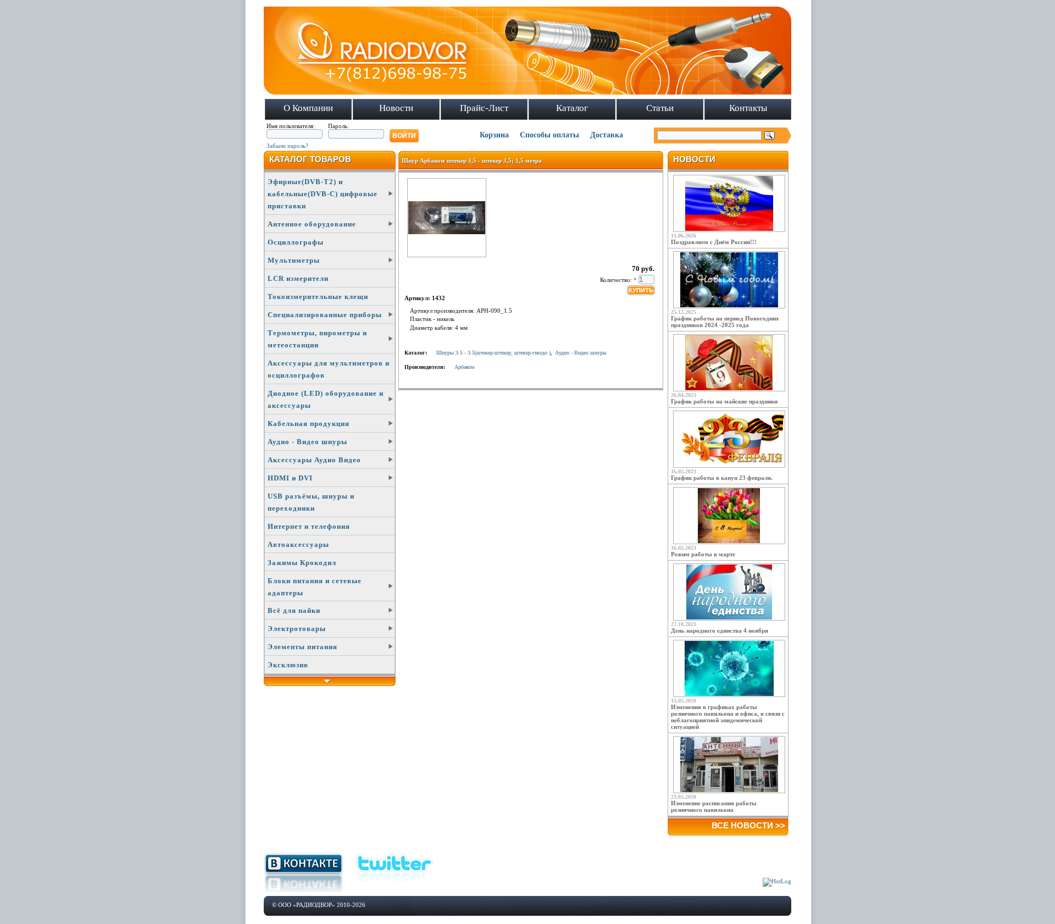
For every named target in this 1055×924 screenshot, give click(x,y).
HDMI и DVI (290, 478)
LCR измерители (298, 278)
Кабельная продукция (308, 423)
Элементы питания (302, 647)
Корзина (494, 135)
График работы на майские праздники (724, 401)
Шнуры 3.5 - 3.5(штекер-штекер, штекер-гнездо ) (493, 353)
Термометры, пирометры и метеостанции (317, 339)
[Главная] (527, 92)
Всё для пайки (294, 610)
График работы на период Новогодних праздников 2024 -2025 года (725, 321)
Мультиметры (294, 260)
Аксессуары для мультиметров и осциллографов (329, 369)
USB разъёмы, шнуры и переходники (311, 502)
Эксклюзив (288, 665)
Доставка (606, 135)
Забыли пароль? (287, 145)
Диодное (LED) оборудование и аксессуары (326, 399)
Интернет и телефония (309, 526)
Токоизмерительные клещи (318, 296)
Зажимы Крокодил (302, 562)
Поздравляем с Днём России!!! (714, 242)
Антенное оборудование (312, 224)
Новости (396, 108)
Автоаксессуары (298, 544)
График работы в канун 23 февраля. (722, 477)
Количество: (618, 279)
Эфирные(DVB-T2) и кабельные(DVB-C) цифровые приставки (322, 194)
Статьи (660, 108)
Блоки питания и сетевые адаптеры (315, 587)
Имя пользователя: (290, 126)
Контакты (748, 108)
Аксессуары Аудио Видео (314, 460)
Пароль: (338, 126)
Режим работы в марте (703, 554)
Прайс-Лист (484, 108)
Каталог (572, 108)
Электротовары (297, 628)
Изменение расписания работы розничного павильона (714, 806)
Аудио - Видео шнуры (307, 442)
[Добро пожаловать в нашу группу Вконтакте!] (303, 890)
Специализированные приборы (325, 315)
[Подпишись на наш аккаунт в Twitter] (394, 884)
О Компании (308, 108)
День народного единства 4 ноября (719, 630)
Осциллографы (296, 242)
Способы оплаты (549, 135)
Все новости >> (748, 825)
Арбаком (464, 367)
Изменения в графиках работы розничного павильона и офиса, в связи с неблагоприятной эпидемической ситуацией (728, 717)
